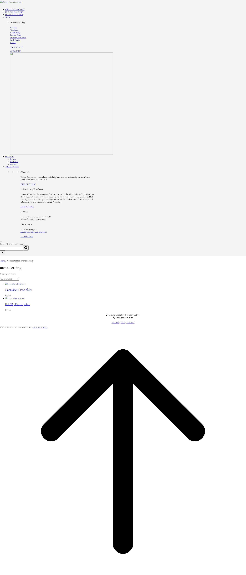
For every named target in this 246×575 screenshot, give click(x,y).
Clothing (13, 27)
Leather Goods (15, 35)
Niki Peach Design (40, 327)
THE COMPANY (12, 167)
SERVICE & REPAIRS (14, 14)
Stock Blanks (15, 40)
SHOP (7, 17)
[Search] (26, 248)
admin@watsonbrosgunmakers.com (33, 232)
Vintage (13, 42)
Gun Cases (14, 30)
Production (14, 161)
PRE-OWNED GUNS (14, 12)
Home (2, 260)
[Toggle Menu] (1, 5)
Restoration (14, 164)
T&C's (123, 322)
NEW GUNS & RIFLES (14, 9)
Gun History (15, 32)
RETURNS (115, 322)
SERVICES (9, 156)
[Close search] (2, 253)
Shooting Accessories (18, 37)
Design (13, 159)
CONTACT (130, 322)
